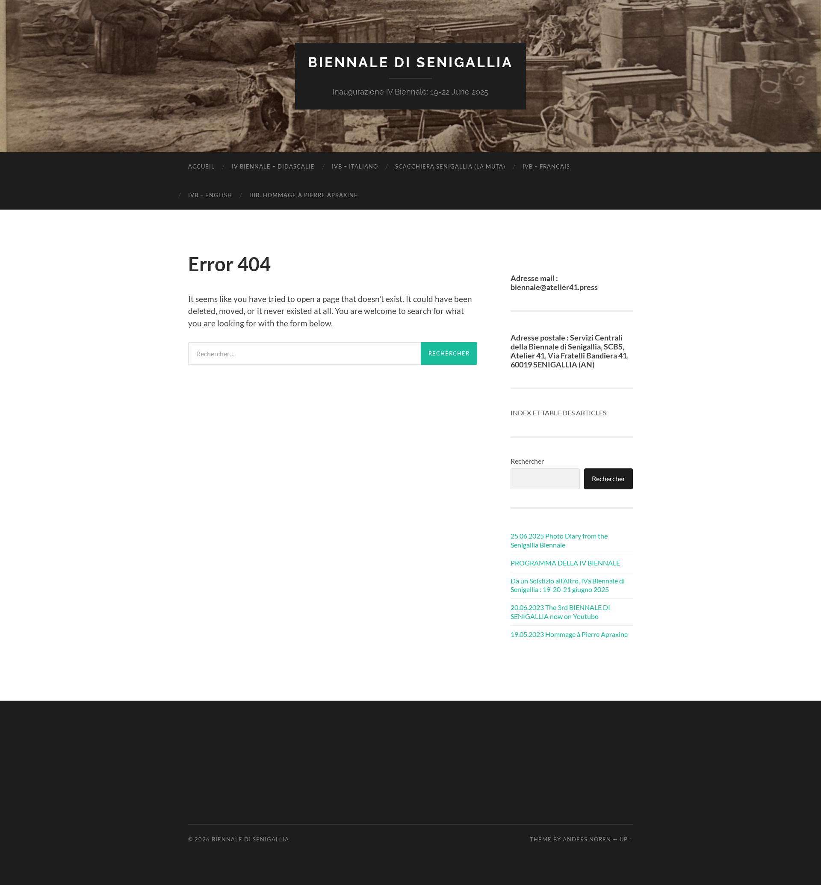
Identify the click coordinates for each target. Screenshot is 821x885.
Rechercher (527, 461)
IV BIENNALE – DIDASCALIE (273, 166)
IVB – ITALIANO (355, 166)
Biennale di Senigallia (410, 62)
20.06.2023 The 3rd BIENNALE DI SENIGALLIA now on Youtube (560, 611)
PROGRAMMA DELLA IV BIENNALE (565, 563)
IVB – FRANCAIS (546, 166)
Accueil (201, 166)
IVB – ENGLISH (210, 195)
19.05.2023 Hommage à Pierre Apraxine (569, 634)
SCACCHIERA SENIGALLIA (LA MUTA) (450, 166)
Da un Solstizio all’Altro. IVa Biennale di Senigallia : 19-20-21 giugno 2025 (568, 585)
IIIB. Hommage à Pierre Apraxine (303, 195)
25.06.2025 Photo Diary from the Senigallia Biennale (559, 540)
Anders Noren (587, 839)
